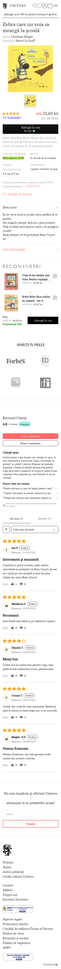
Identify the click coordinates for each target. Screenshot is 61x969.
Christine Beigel (22, 36)
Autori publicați (13, 871)
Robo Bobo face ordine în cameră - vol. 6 (36, 299)
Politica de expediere (17, 943)
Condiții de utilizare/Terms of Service (28, 928)
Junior (7, 867)
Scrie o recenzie (30, 436)
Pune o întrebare (30, 443)
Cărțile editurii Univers (18, 876)
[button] (12, 113)
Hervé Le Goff (25, 40)
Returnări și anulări (16, 938)
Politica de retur (13, 933)
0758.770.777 (33, 186)
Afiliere (8, 890)
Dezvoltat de (49, 964)
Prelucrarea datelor (15, 924)
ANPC (7, 947)
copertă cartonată (39, 169)
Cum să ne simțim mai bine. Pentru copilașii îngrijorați (35, 277)
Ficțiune (8, 862)
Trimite (30, 824)
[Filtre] (6, 529)
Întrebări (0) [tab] (44, 518)
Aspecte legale (12, 919)
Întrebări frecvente (15, 899)
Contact (8, 885)
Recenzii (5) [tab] (16, 518)
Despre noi (10, 894)
